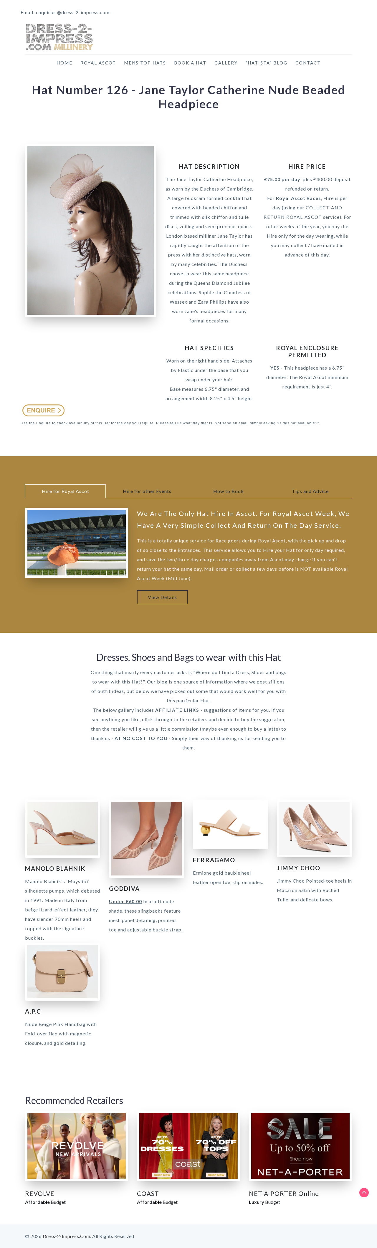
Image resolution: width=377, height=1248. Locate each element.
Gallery (226, 62)
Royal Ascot (98, 62)
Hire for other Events (147, 491)
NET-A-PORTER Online (284, 1193)
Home (64, 62)
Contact (308, 62)
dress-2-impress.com (66, 1236)
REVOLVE (39, 1193)
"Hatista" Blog (266, 62)
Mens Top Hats (145, 62)
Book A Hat (190, 62)
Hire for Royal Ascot (65, 491)
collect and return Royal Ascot (303, 212)
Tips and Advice (310, 491)
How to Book (228, 491)
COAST (148, 1193)
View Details (162, 597)
